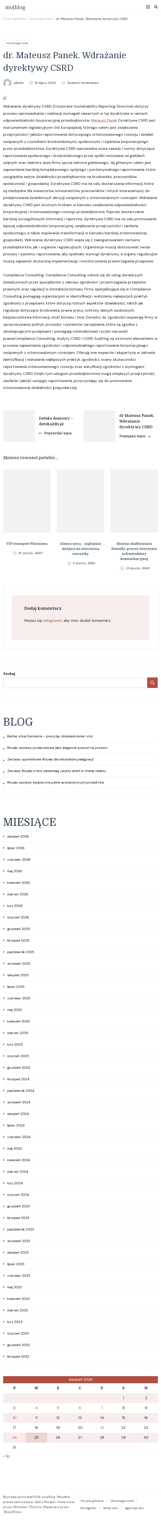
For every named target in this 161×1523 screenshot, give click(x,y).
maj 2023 (14, 1287)
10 (14, 1417)
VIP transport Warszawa (26, 544)
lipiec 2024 (16, 1125)
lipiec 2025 (16, 986)
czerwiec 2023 (18, 1275)
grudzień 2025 (18, 929)
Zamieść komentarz (83, 83)
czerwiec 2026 (19, 859)
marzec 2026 (17, 894)
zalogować (52, 620)
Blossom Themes (27, 1507)
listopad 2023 (18, 1218)
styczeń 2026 (18, 917)
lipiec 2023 (15, 1264)
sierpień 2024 (18, 1114)
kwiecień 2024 (18, 1160)
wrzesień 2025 (18, 963)
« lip (6, 1455)
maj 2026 (14, 871)
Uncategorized (17, 43)
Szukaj (9, 673)
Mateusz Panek (104, 120)
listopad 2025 (18, 940)
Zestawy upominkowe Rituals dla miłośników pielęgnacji (50, 759)
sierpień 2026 (18, 836)
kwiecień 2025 (18, 1021)
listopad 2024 (18, 1079)
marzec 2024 (17, 1171)
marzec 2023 (17, 1310)
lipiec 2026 (16, 848)
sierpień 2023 (18, 1252)
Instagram (88, 1508)
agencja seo (134, 1508)
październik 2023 (20, 1229)
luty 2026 (15, 906)
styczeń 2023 (18, 1333)
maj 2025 (14, 1010)
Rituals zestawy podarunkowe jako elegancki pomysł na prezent (57, 748)
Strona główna (92, 1501)
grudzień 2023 (18, 1206)
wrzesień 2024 (19, 1102)
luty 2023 (14, 1322)
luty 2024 (15, 1183)
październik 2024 (20, 1090)
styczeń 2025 (18, 1056)
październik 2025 (20, 952)
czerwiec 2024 (19, 1137)
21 (102, 1427)
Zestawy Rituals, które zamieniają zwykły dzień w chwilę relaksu (56, 771)
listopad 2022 (18, 1356)
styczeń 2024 (18, 1194)
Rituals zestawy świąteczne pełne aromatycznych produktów (55, 782)
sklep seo (110, 1508)
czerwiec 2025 (19, 998)
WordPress (12, 1512)
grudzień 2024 (18, 1067)
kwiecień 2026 (18, 882)
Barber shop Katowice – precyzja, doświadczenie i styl (50, 736)
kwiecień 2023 (18, 1298)
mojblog (15, 7)
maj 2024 (14, 1148)
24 (14, 1437)
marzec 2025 (17, 1033)
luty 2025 (15, 1044)
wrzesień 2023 (18, 1241)
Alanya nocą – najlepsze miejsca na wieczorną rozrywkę (80, 549)
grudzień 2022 (18, 1345)
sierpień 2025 (18, 975)
